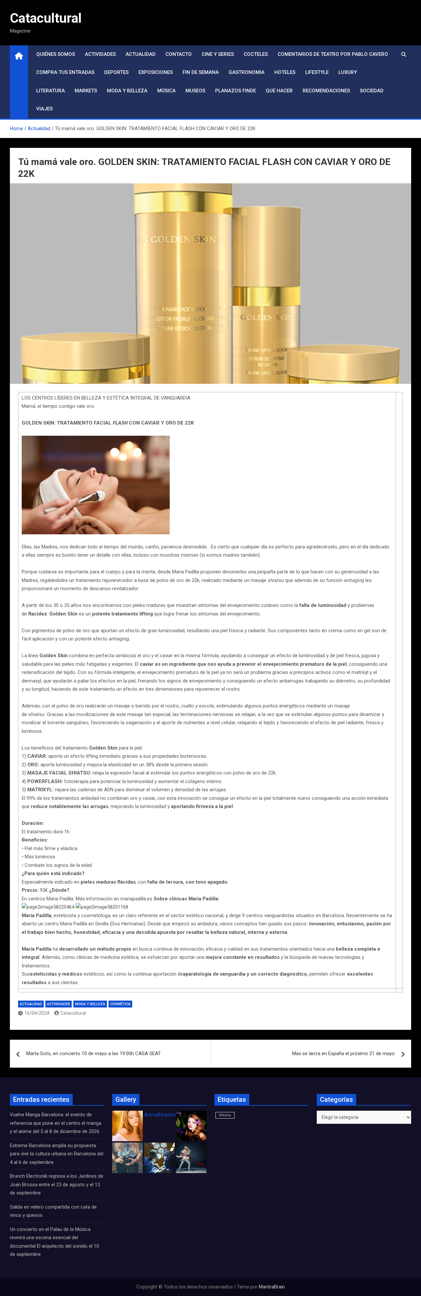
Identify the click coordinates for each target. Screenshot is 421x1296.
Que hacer (279, 91)
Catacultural (46, 18)
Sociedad (372, 91)
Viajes (44, 109)
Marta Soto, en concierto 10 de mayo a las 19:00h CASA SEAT (93, 1053)
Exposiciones (155, 72)
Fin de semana (201, 72)
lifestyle (317, 72)
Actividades (100, 54)
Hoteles (284, 72)
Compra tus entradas (65, 72)
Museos (195, 91)
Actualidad (141, 54)
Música (166, 91)
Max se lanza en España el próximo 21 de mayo (343, 1053)
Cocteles (256, 54)
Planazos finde (235, 91)
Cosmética (120, 1004)
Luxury (347, 72)
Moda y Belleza (127, 91)
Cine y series (218, 54)
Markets (86, 91)
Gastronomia (246, 72)
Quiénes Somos (55, 54)
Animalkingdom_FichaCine (172, 1115)
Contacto (178, 54)
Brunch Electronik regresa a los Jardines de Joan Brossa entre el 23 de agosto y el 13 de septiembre (56, 1184)
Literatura (50, 91)
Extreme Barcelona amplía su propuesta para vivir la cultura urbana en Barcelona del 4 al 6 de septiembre (56, 1154)
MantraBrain (272, 1287)
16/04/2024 (36, 1013)
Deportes (116, 72)
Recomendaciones (326, 91)
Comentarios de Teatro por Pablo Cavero (333, 54)
